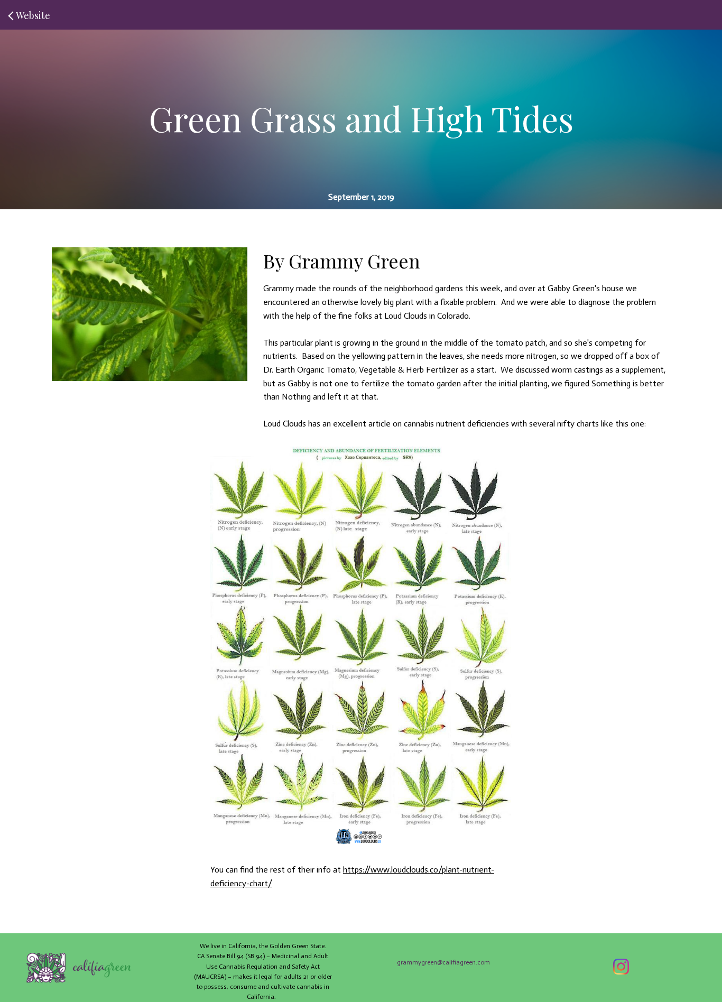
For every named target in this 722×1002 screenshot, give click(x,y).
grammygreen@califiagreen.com (443, 962)
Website (33, 15)
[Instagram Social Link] (621, 968)
